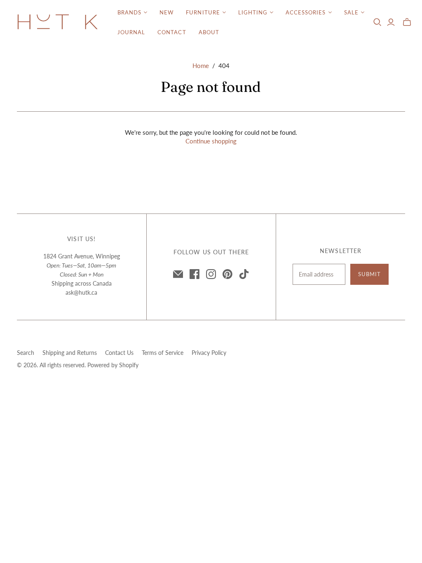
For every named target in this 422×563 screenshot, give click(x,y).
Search (25, 352)
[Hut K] (57, 22)
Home (200, 65)
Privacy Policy (209, 352)
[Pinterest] (227, 274)
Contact (171, 32)
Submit (369, 274)
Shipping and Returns (69, 352)
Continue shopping (211, 141)
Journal (131, 32)
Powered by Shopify (112, 364)
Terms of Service (162, 352)
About (209, 32)
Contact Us (119, 352)
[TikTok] (244, 274)
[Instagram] (211, 274)
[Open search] (377, 22)
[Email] (178, 274)
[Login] (391, 22)
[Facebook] (194, 274)
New (166, 12)
